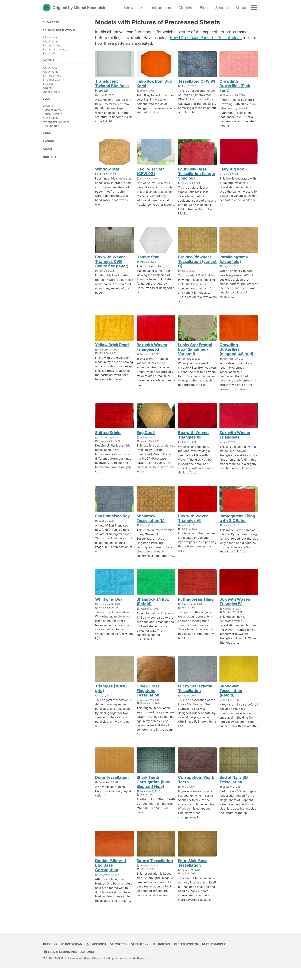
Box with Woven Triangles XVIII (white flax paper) (112, 261)
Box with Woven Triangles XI (152, 347)
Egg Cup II (146, 432)
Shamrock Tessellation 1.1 (151, 518)
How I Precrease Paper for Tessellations (206, 37)
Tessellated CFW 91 (196, 81)
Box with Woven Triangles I (234, 434)
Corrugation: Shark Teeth (196, 779)
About (241, 7)
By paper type (52, 79)
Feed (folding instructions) (70, 952)
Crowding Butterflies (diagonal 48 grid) (236, 349)
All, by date (50, 37)
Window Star (107, 169)
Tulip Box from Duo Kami (154, 83)
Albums (47, 87)
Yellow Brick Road (112, 344)
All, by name (50, 41)
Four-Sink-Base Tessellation (192, 862)
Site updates (51, 126)
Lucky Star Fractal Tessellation (195, 688)
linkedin (163, 944)
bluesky (142, 944)
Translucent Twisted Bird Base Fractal (112, 86)
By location (50, 53)
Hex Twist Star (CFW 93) (150, 171)
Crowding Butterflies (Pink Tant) (234, 86)
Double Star (148, 257)
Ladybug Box (231, 169)
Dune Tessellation (112, 777)
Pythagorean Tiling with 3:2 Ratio (237, 518)
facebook (98, 944)
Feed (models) (217, 944)
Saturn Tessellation (155, 860)
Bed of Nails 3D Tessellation (233, 779)
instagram (73, 944)
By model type (52, 45)
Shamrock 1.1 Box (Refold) (153, 601)
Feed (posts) (187, 944)
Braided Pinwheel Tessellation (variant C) (197, 261)
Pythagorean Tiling (196, 599)
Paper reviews (52, 109)
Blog (204, 7)
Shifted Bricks (108, 432)
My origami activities (56, 122)
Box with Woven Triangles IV (234, 601)
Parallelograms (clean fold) (233, 259)
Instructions (160, 7)
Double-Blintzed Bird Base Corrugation (110, 865)
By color (48, 83)
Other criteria (51, 91)
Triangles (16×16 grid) (111, 688)
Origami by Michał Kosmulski (79, 7)
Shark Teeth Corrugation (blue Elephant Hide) (153, 782)
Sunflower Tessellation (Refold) (230, 690)
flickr (52, 944)
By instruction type (55, 49)
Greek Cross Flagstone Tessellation (148, 690)
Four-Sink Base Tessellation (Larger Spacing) (196, 173)
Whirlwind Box (109, 599)
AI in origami (50, 117)
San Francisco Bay (112, 516)
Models (185, 7)
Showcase (132, 7)
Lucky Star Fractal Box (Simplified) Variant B (195, 349)
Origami (48, 105)
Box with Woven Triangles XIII (193, 434)
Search (221, 7)
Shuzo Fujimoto (52, 113)
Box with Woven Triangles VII (193, 518)
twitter (121, 944)
